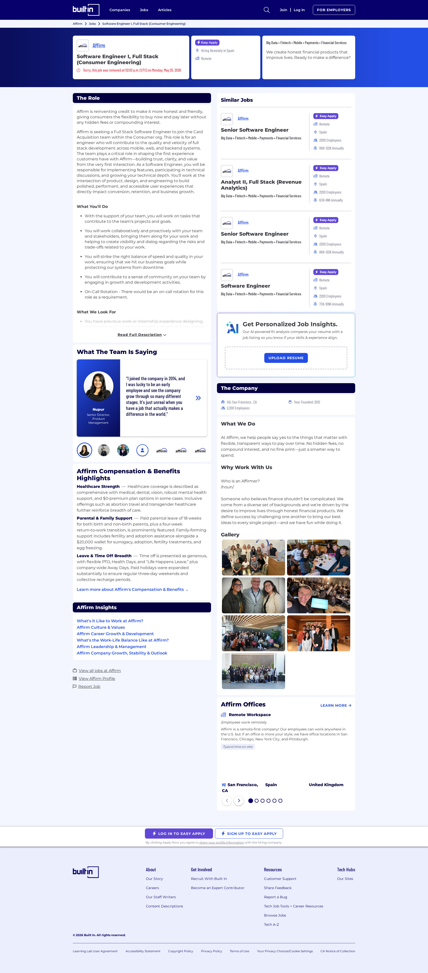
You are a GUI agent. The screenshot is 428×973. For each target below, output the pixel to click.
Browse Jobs (275, 915)
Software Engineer (245, 286)
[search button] (267, 10)
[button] (84, 450)
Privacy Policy (211, 951)
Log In (299, 10)
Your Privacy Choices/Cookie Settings (285, 951)
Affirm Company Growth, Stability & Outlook (122, 653)
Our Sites (345, 878)
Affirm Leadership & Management (111, 646)
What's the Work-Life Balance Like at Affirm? (123, 640)
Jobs (144, 10)
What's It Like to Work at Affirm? (110, 621)
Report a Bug (275, 897)
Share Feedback (278, 888)
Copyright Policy (180, 951)
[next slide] (239, 801)
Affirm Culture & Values (101, 627)
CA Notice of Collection (338, 951)
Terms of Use (239, 951)
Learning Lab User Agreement (95, 951)
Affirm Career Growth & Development (115, 633)
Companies (119, 10)
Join (283, 10)
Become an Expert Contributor (217, 888)
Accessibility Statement (143, 951)
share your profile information (221, 842)
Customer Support (280, 878)
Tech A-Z (271, 924)
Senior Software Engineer (255, 130)
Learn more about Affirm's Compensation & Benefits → (133, 589)
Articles (164, 10)
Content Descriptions (164, 906)
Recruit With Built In (209, 878)
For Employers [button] (334, 10)
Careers (152, 888)
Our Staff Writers (161, 897)
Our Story (154, 878)
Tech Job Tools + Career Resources (293, 906)
